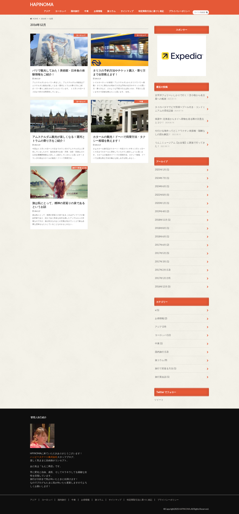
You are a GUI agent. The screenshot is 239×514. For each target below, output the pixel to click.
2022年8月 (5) (162, 194)
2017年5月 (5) (162, 253)
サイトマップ (127, 11)
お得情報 (98, 11)
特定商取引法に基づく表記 (151, 11)
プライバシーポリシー (179, 11)
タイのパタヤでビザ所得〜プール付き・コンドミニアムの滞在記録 (180, 109)
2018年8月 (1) (162, 228)
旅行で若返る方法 (165, 368)
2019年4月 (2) (162, 211)
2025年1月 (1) (162, 169)
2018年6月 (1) (162, 236)
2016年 (43, 19)
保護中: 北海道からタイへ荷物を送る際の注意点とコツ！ (179, 120)
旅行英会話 (162, 376)
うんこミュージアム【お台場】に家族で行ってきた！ (180, 144)
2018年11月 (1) (162, 219)
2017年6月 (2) (162, 244)
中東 (86, 11)
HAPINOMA (41, 4)
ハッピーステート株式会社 (43, 457)
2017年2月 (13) (162, 269)
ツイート (158, 399)
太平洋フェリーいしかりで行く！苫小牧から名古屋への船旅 (180, 97)
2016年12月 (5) (162, 286)
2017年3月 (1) (162, 261)
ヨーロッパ (60, 11)
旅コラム (111, 11)
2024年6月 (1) (162, 186)
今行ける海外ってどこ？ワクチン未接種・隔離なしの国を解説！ (180, 132)
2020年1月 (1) (162, 203)
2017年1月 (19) (162, 278)
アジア (47, 11)
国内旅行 (75, 11)
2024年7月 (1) (162, 178)
